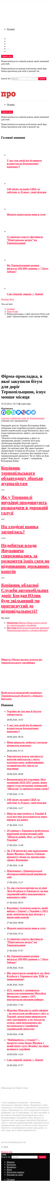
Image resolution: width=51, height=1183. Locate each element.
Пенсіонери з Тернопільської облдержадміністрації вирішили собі (26, 874)
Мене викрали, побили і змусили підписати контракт (27, 744)
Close (3, 1154)
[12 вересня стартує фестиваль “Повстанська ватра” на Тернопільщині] (28, 226)
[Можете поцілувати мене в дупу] (28, 203)
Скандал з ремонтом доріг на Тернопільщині (22, 418)
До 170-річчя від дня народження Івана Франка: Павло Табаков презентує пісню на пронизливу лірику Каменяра (27, 855)
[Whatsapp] (8, 412)
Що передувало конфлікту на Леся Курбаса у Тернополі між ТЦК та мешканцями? (28, 976)
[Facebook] (3, 412)
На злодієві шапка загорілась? (19, 529)
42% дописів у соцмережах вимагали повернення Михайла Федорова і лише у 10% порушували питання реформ (26, 995)
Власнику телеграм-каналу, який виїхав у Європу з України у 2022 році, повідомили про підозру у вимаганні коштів (27, 912)
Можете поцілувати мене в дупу (26, 214)
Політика (11, 41)
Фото (9, 46)
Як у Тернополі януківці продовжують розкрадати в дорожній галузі (24, 505)
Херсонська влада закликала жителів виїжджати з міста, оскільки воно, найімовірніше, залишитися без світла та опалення (25, 762)
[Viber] (23, 412)
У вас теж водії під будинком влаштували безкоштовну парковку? (24, 163)
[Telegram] (28, 412)
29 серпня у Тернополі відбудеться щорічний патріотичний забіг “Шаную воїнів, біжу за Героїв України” (28, 835)
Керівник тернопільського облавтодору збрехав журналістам (22, 475)
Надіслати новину (15, 49)
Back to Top (6, 1152)
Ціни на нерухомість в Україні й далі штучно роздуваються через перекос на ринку (27, 816)
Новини (11, 38)
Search (42, 79)
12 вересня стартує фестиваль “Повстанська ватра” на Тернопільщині (25, 240)
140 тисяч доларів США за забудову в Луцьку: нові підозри (26, 191)
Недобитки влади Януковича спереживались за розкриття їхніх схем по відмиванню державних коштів (25, 558)
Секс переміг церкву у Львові (25, 294)
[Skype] (13, 412)
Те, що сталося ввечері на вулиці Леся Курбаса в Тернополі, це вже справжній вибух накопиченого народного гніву (27, 892)
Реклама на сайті (15, 51)
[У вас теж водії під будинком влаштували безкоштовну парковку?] (28, 149)
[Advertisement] (25, 345)
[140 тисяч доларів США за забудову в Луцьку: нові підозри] (28, 178)
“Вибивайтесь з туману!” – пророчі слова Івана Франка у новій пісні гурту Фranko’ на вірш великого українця (28, 1044)
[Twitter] (33, 412)
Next (11, 299)
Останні (11, 29)
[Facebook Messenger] (18, 412)
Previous (5, 299)
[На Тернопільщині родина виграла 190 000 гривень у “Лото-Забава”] (28, 254)
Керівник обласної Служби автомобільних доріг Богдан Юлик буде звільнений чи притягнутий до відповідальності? (25, 598)
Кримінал (11, 44)
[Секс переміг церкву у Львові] (28, 283)
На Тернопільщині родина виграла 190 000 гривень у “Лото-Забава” (28, 268)
